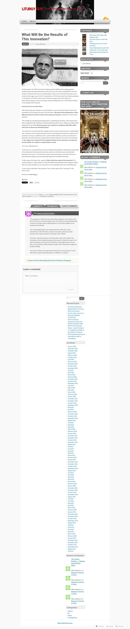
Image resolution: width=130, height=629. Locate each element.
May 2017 (71, 451)
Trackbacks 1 (53, 206)
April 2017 (71, 453)
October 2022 (72, 366)
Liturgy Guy (88, 93)
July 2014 (70, 525)
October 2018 (72, 416)
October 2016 (72, 466)
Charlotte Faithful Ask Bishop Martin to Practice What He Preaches (76, 309)
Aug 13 (25, 44)
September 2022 (73, 368)
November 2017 (73, 438)
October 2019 (72, 403)
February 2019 (72, 412)
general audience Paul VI (56, 194)
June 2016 (71, 475)
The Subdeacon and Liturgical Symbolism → (66, 29)
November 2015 (73, 490)
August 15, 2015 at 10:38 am (45, 213)
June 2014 (71, 527)
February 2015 (72, 510)
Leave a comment (69, 206)
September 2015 (73, 494)
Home (24, 21)
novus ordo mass (68, 194)
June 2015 (71, 501)
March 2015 (71, 507)
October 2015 (72, 492)
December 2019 (73, 399)
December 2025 (73, 348)
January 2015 (72, 512)
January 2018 (72, 433)
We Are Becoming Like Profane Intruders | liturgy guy (52, 260)
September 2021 (73, 383)
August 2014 (72, 523)
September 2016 (73, 468)
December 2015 (73, 488)
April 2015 (71, 505)
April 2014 (71, 531)
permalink (43, 196)
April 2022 (71, 372)
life (69, 613)
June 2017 (71, 449)
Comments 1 (38, 206)
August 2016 (72, 470)
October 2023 (72, 357)
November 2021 (73, 379)
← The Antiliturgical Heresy (30, 29)
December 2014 (73, 514)
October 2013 (72, 544)
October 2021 (72, 381)
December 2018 (73, 414)
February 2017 (72, 457)
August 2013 (72, 549)
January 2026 (72, 346)
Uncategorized (72, 617)
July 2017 (70, 446)
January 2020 (72, 396)
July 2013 (70, 551)
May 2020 (71, 390)
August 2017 (72, 444)
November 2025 (73, 351)
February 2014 (72, 536)
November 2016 (73, 464)
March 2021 (71, 388)
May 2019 (71, 407)
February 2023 (72, 361)
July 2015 (70, 499)
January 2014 (72, 538)
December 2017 (73, 436)
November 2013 (73, 542)
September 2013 (73, 547)
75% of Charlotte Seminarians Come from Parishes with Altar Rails (75, 322)
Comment (71, 289)
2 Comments (50, 196)
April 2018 (71, 427)
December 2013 (73, 540)
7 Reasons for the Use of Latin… (77, 572)
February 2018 (72, 431)
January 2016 (72, 486)
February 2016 (72, 483)
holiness (70, 611)
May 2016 (71, 477)
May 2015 (71, 503)
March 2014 (71, 534)
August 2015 (72, 497)
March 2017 (71, 455)
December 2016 (73, 462)
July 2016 (70, 473)
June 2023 (71, 359)
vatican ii (29, 196)
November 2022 (73, 364)
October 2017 (72, 440)
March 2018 (71, 429)
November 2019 (73, 401)
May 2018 (71, 425)
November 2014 (73, 516)
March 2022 (71, 375)
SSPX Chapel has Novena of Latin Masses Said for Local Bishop (76, 336)
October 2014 (72, 518)
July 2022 (70, 370)
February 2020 (72, 394)
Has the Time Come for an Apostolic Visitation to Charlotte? (76, 315)
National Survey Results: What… (78, 563)
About (33, 21)
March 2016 (71, 481)
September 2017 (73, 442)
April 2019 (71, 409)
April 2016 (71, 479)
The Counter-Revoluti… (91, 162)
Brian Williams (40, 44)
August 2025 (72, 353)
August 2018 (72, 420)
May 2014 (71, 529)
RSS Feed (106, 19)
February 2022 (72, 377)
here (35, 174)
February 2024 (72, 355)
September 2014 (73, 521)
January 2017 (72, 459)
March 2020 (71, 392)
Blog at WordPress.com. (65, 623)
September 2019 (73, 405)
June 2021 (71, 385)
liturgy (41, 194)
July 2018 (70, 422)
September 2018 (73, 418)
